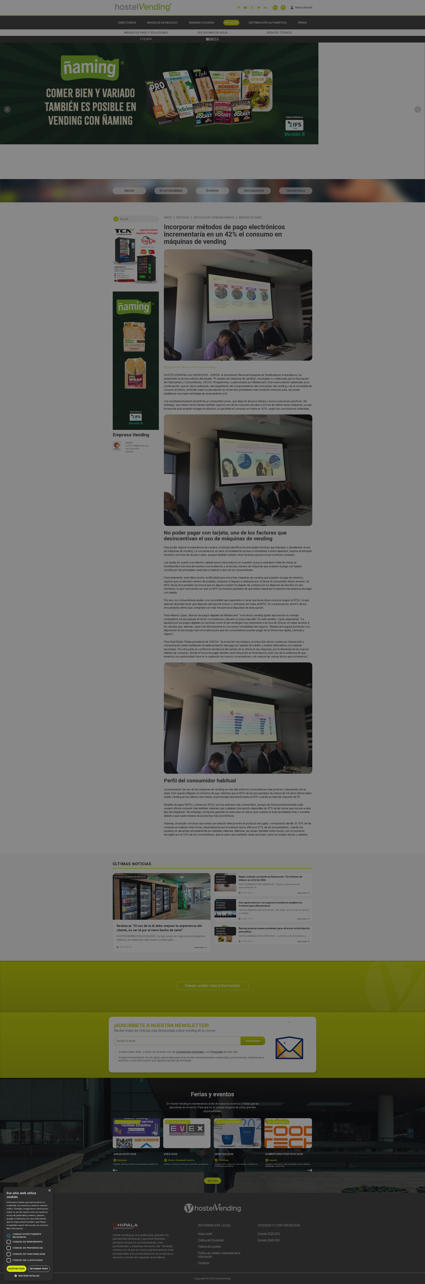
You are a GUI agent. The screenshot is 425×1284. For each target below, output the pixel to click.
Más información (15, 1228)
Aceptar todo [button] (16, 1268)
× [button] (49, 1190)
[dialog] (212, 642)
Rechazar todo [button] (39, 1268)
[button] (28, 1275)
